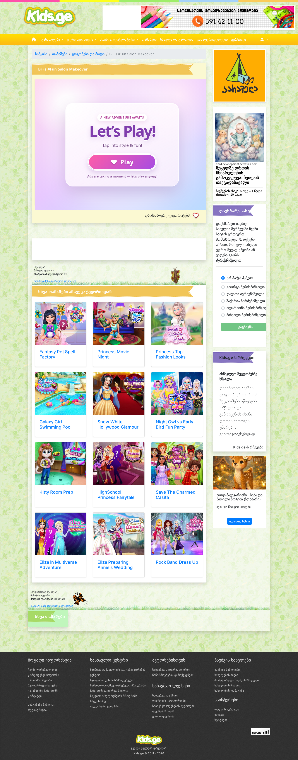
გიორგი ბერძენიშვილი (245, 287)
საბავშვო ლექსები (165, 695)
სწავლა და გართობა (177, 39)
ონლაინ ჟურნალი (227, 709)
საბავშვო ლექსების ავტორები (173, 706)
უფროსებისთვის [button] (80, 39)
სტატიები (221, 720)
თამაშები (149, 39)
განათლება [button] (51, 39)
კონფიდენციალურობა (43, 675)
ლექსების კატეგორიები (169, 700)
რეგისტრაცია (37, 710)
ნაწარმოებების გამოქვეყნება (173, 675)
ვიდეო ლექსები (163, 716)
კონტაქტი (35, 696)
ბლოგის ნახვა (239, 521)
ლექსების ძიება (163, 711)
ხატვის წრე (98, 701)
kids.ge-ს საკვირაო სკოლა (109, 690)
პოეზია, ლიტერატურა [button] (118, 39)
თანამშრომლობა (40, 680)
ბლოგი (219, 714)
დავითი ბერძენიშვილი (245, 294)
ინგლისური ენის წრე (104, 706)
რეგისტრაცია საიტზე (42, 685)
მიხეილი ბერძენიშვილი (246, 315)
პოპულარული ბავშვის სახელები (237, 680)
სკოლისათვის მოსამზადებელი (112, 680)
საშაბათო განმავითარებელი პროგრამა (118, 685)
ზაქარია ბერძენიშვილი (245, 301)
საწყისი (41, 54)
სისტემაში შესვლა (41, 704)
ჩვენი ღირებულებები (43, 669)
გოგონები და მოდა (88, 54)
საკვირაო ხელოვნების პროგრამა (113, 696)
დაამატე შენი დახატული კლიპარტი (55, 281)
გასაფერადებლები (212, 39)
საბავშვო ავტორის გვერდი (171, 669)
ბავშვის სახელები (227, 669)
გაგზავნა (245, 327)
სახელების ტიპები (227, 685)
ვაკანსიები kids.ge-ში (43, 690)
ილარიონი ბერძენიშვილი (248, 308)
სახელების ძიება (226, 675)
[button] (263, 39)
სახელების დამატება (229, 690)
